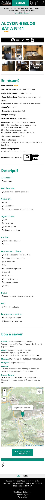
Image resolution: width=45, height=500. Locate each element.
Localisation (22, 40)
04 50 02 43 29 (31, 3)
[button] (37, 3)
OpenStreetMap (38, 445)
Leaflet (29, 445)
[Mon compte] (42, 3)
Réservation (27, 40)
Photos (13, 40)
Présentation (17, 40)
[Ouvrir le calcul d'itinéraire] (4, 399)
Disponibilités (32, 40)
